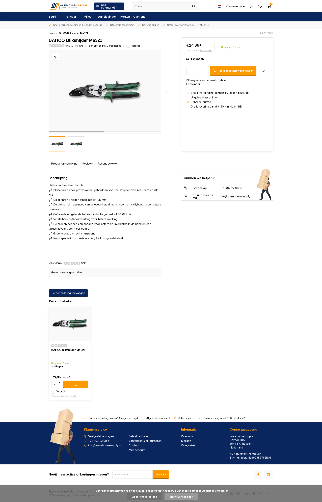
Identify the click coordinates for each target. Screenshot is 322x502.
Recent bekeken (108, 163)
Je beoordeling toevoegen (68, 293)
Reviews (87, 163)
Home (52, 33)
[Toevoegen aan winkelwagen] (75, 384)
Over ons (139, 16)
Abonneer (161, 474)
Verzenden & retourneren (145, 440)
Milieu (88, 16)
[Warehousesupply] (69, 6)
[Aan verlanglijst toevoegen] (85, 312)
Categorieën (188, 445)
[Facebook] (258, 474)
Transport (70, 16)
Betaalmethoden (139, 436)
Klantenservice (235, 6)
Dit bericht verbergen (144, 496)
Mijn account (137, 450)
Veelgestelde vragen (101, 436)
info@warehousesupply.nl (236, 196)
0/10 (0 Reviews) (74, 45)
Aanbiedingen (107, 16)
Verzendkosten (206, 50)
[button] (167, 92)
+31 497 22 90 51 (231, 188)
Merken (125, 16)
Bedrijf (53, 16)
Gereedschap (114, 45)
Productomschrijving (64, 163)
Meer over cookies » (181, 496)
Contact (134, 445)
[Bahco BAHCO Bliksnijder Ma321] (70, 324)
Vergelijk (135, 45)
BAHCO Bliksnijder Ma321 (73, 33)
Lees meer (193, 84)
